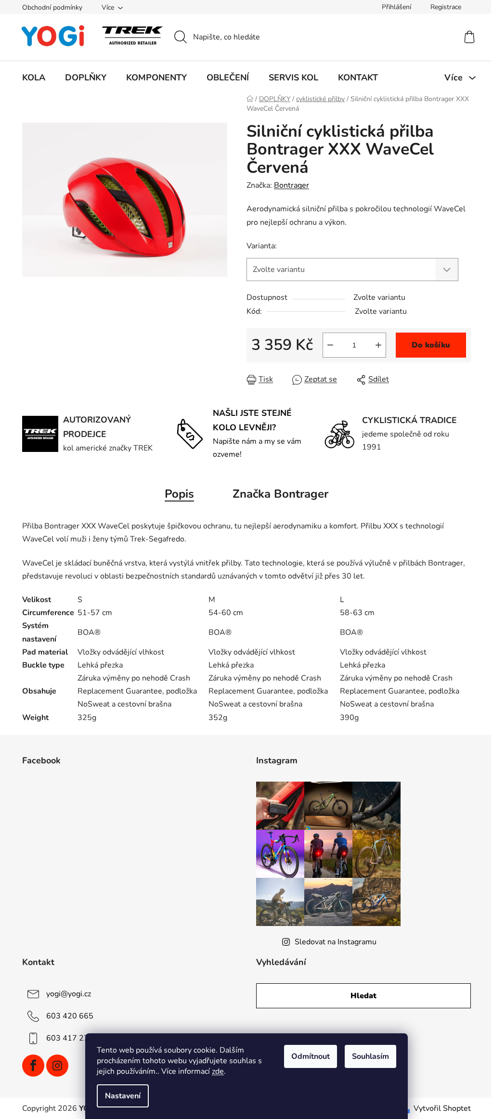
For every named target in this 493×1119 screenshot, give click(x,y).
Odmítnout (310, 1056)
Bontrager (291, 185)
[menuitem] (34, 77)
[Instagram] (57, 1066)
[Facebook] (33, 1066)
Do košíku (431, 345)
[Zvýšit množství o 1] (378, 345)
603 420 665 (69, 1015)
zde (218, 1071)
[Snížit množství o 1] (330, 345)
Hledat (363, 995)
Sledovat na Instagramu (335, 942)
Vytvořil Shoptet (442, 1108)
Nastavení (123, 1096)
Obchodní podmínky (52, 7)
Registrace (445, 7)
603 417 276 (69, 1037)
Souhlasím (370, 1056)
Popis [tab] (179, 494)
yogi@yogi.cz (68, 993)
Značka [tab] (280, 494)
